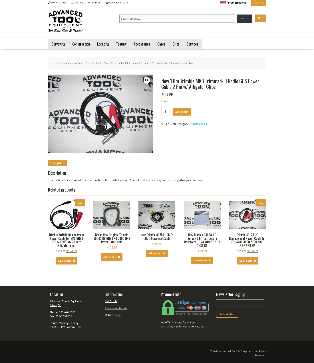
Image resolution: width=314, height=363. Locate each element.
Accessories (69, 63)
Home (57, 63)
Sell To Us (111, 301)
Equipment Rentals (116, 308)
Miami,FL (55, 305)
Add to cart (181, 111)
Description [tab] (57, 163)
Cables (81, 63)
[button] (147, 80)
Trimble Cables (95, 63)
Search (244, 18)
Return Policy (113, 315)
